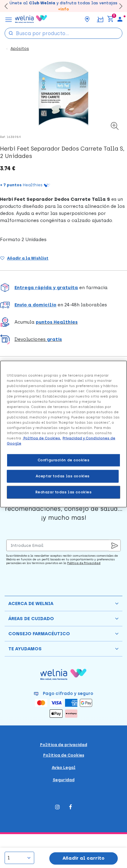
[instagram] (57, 807)
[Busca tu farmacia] (87, 19)
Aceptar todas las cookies (63, 476)
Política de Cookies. (42, 438)
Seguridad (64, 779)
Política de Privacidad (83, 563)
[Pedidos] (100, 19)
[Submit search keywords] (11, 32)
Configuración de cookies (64, 460)
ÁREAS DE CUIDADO (31, 618)
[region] (63, 434)
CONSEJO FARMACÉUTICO (39, 633)
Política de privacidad (63, 744)
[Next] (118, 6)
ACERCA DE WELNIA (30, 603)
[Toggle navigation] (9, 19)
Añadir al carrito (83, 858)
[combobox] (63, 33)
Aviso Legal (64, 767)
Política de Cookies (63, 755)
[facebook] (70, 807)
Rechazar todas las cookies (63, 492)
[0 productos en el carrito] (110, 19)
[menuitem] (119, 19)
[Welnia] (31, 19)
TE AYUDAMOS (25, 649)
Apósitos (19, 48)
